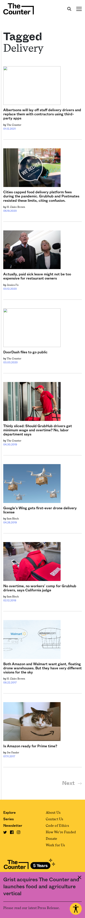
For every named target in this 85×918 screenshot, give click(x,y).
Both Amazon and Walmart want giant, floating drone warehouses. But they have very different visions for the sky (42, 668)
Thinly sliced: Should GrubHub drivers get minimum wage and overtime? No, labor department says (37, 430)
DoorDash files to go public (25, 352)
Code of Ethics (57, 826)
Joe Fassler (13, 752)
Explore (9, 812)
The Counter (14, 124)
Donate (51, 839)
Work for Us (55, 845)
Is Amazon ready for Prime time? (30, 746)
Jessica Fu (13, 284)
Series (8, 819)
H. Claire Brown (16, 206)
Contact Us (54, 819)
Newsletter (12, 825)
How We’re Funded (61, 832)
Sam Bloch (13, 518)
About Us (53, 812)
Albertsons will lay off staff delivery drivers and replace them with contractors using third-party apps (42, 114)
